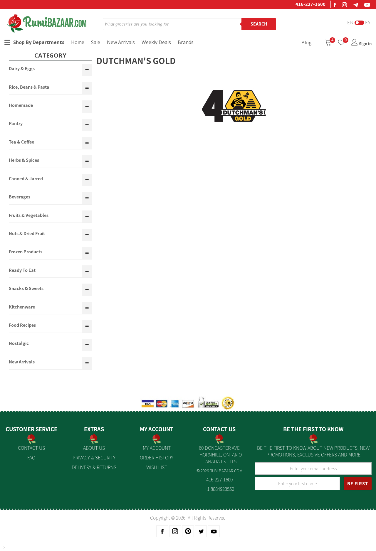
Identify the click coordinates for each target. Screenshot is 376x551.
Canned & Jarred (26, 178)
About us (94, 447)
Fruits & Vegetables (28, 215)
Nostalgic (19, 343)
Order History (156, 457)
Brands (186, 42)
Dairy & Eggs (22, 68)
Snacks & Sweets (26, 288)
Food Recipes (22, 325)
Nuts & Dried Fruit (27, 233)
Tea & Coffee (21, 142)
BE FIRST (357, 483)
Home (77, 42)
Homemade (21, 105)
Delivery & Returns (94, 467)
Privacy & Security (94, 457)
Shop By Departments (38, 42)
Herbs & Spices (24, 160)
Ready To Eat (22, 270)
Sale (95, 42)
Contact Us (31, 447)
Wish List (156, 467)
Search (259, 24)
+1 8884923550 (219, 488)
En (350, 22)
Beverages (19, 197)
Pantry (16, 123)
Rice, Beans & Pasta (29, 87)
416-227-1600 (310, 4)
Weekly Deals (156, 42)
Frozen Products (25, 252)
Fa (367, 22)
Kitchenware (22, 307)
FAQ (31, 457)
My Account (157, 447)
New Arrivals (121, 42)
